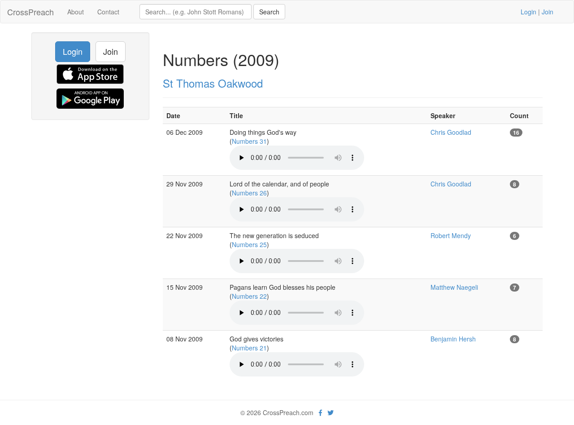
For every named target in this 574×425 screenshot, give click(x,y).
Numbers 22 (249, 296)
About (75, 11)
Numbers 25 (249, 244)
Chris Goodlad (450, 132)
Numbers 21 (249, 347)
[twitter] (330, 412)
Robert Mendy (450, 235)
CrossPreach (30, 12)
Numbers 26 (249, 192)
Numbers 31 (249, 141)
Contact (108, 11)
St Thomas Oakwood (213, 83)
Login (528, 11)
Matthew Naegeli (454, 287)
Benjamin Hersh (453, 338)
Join (547, 11)
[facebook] (320, 412)
